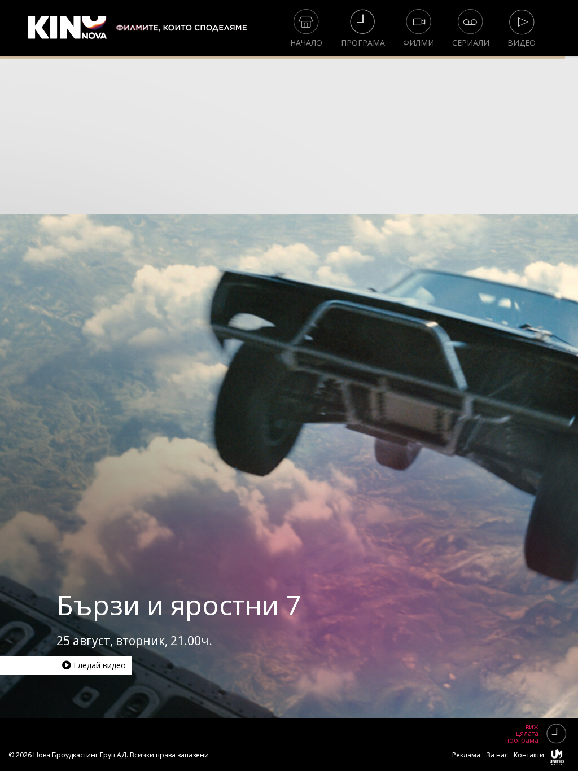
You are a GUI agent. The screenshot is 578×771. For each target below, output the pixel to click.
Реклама (466, 755)
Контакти (529, 755)
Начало (306, 42)
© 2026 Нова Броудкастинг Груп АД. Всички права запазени (108, 755)
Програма (363, 42)
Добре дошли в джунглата (230, 604)
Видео (521, 42)
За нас (497, 755)
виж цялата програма (521, 734)
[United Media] (557, 759)
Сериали (470, 42)
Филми (418, 42)
